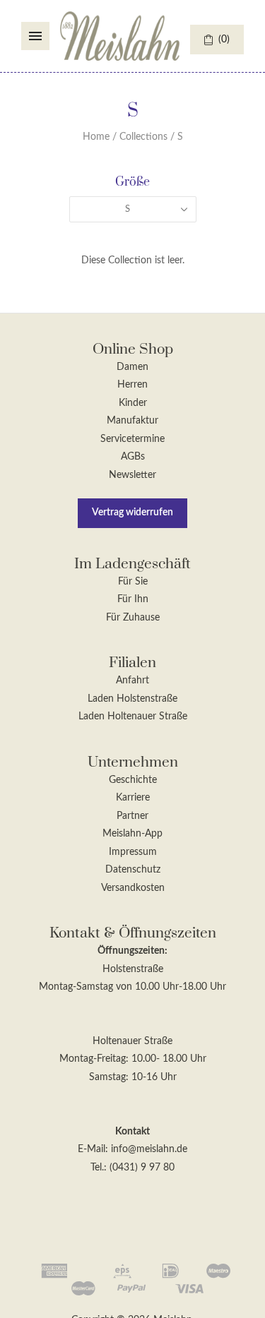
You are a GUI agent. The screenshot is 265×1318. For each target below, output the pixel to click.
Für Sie (133, 582)
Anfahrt (132, 680)
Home (96, 137)
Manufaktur (132, 421)
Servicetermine (132, 439)
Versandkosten (133, 888)
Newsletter (132, 475)
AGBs (133, 457)
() (224, 39)
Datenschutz (132, 870)
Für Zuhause (133, 618)
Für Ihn (132, 599)
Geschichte (133, 780)
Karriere (133, 798)
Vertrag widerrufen (132, 512)
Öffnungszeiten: (132, 951)
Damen (132, 367)
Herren (132, 385)
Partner (132, 816)
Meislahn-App (132, 834)
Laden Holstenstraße (132, 699)
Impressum (133, 852)
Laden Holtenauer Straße (132, 716)
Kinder (133, 403)
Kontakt (132, 1132)
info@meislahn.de (149, 1149)
